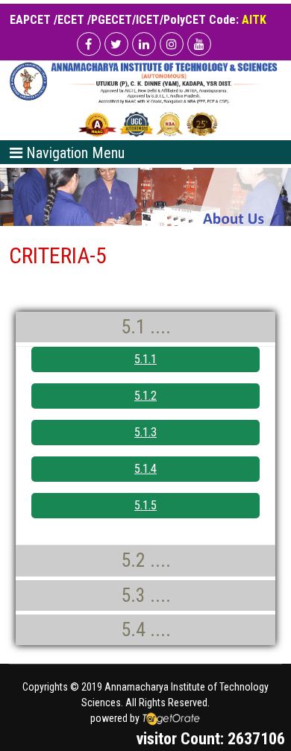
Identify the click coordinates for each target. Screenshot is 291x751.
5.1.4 (145, 469)
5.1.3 (145, 432)
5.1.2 (145, 396)
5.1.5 (145, 505)
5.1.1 (145, 359)
